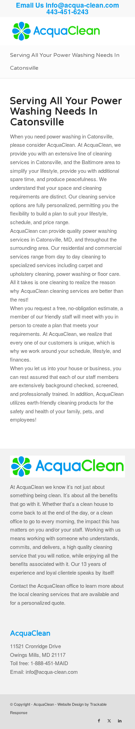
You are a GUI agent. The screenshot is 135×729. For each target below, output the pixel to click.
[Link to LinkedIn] (120, 720)
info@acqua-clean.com (82, 5)
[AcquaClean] (56, 31)
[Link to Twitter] (109, 720)
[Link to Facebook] (99, 720)
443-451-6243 (67, 11)
